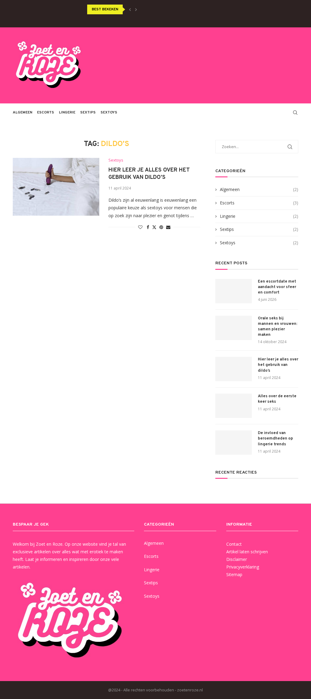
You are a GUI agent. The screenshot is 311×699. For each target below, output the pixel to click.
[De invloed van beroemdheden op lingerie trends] (233, 442)
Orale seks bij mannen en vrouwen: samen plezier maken (277, 327)
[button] (130, 9)
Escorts (45, 112)
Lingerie (67, 112)
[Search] (295, 112)
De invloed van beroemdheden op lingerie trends (275, 439)
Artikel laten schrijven (247, 552)
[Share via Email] (168, 227)
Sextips (88, 112)
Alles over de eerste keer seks (277, 399)
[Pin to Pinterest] (161, 227)
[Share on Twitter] (154, 227)
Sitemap (234, 574)
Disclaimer (236, 559)
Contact (234, 544)
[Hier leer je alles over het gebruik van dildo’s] (56, 187)
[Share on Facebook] (148, 227)
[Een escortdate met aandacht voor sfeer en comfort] (233, 291)
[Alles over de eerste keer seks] (233, 406)
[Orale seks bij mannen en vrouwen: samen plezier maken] (233, 328)
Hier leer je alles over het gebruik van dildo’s (149, 174)
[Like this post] (140, 227)
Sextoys (109, 112)
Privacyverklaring (242, 567)
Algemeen (22, 112)
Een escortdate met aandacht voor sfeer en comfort (277, 287)
